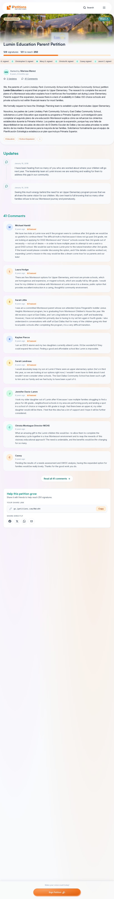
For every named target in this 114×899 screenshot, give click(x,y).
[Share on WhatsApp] (24, 521)
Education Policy (12, 19)
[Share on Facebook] (10, 521)
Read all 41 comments (57, 478)
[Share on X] (17, 521)
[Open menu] (104, 8)
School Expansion (27, 139)
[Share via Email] (32, 521)
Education (9, 139)
